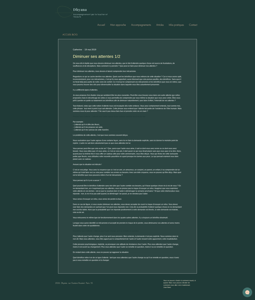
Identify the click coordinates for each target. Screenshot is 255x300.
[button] (141, 25)
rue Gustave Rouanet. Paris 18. (80, 283)
